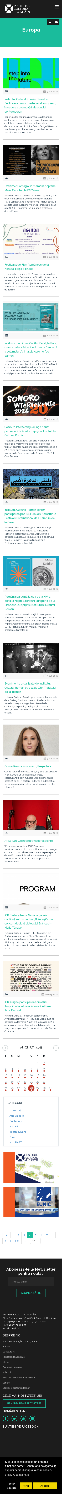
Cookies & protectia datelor (16, 1388)
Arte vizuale (16, 1115)
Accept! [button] (45, 1485)
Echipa (6, 1346)
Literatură (15, 1110)
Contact (6, 1382)
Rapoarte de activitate (14, 1357)
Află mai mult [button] (21, 1474)
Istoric (6, 1362)
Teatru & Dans (17, 1131)
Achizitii (7, 1372)
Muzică (13, 1126)
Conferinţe (15, 1121)
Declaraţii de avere (12, 1367)
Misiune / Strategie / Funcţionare (20, 1341)
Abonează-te (31, 1293)
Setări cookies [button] (12, 1485)
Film (11, 1137)
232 (17, 1241)
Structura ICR (9, 1351)
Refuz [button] (26, 1485)
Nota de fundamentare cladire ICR (20, 1377)
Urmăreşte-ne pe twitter (24, 1403)
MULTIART (15, 1142)
